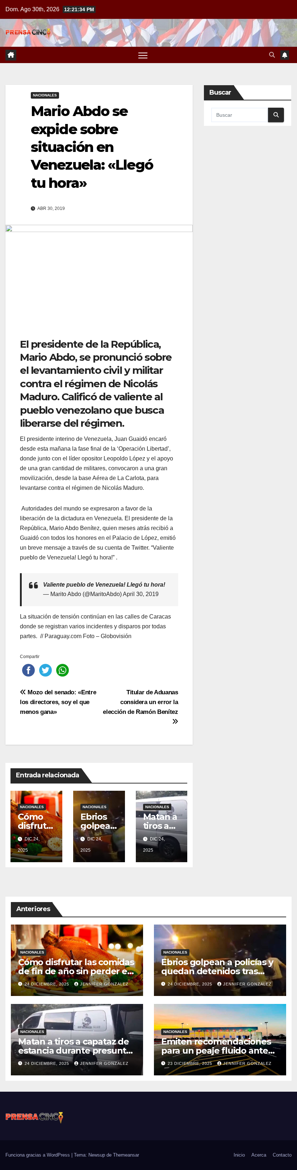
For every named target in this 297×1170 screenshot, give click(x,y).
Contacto (282, 1155)
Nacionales (45, 95)
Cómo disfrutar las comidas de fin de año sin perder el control (76, 971)
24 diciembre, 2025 (48, 984)
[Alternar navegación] (143, 55)
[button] (272, 55)
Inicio (239, 1155)
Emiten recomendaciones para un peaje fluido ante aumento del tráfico (216, 1050)
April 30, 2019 (141, 594)
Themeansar (126, 1155)
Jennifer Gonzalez (104, 984)
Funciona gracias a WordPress (38, 1155)
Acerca (258, 1155)
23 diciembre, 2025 (191, 1063)
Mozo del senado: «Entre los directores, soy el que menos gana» (58, 702)
